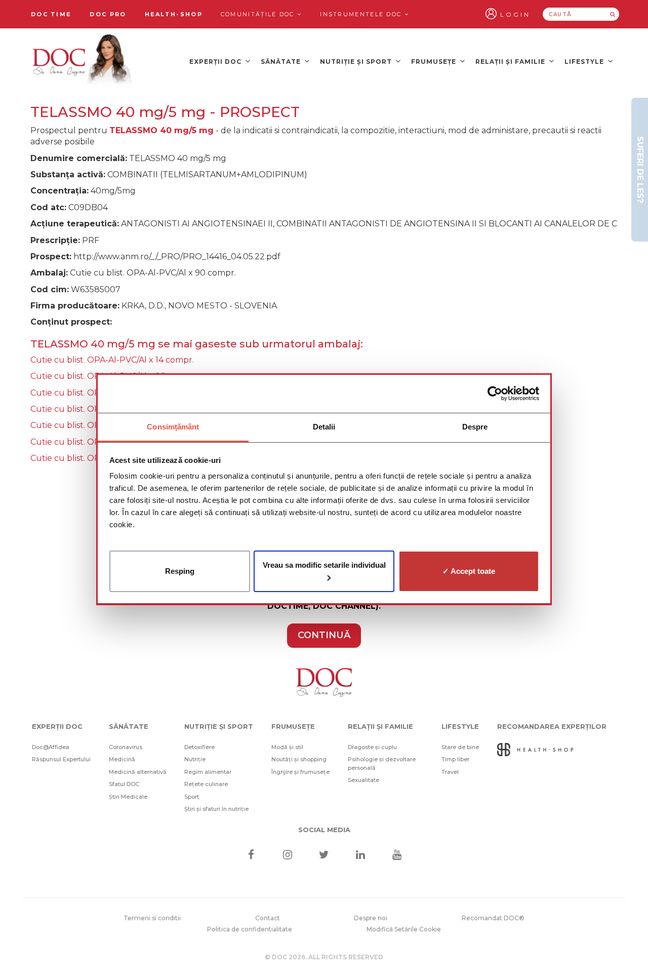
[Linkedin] (360, 855)
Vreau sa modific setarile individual (324, 564)
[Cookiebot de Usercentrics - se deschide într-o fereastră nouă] (495, 393)
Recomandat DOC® (493, 918)
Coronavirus (125, 747)
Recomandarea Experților (551, 726)
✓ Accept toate (468, 570)
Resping (179, 570)
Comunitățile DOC (259, 14)
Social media (324, 830)
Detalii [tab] (324, 426)
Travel (450, 771)
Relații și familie (511, 61)
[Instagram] (287, 855)
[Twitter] (324, 855)
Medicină (122, 759)
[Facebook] (250, 855)
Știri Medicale (128, 796)
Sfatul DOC (124, 784)
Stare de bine (460, 747)
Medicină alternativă (138, 771)
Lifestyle (585, 61)
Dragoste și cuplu (372, 747)
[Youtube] (397, 855)
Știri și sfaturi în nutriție (216, 808)
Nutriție (195, 759)
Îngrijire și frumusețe (300, 771)
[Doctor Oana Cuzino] (82, 61)
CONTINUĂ (324, 635)
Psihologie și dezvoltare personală (382, 763)
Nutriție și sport (357, 61)
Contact (267, 918)
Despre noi (370, 918)
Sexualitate (363, 780)
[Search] (612, 14)
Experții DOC (216, 61)
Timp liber (455, 759)
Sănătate (282, 61)
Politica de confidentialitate (249, 929)
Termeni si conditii (152, 918)
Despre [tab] (475, 426)
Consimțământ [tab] (173, 426)
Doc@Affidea (50, 747)
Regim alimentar (207, 771)
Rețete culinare (206, 784)
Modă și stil (287, 747)
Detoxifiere (199, 747)
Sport (191, 796)
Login (515, 14)
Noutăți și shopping (299, 759)
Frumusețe (434, 61)
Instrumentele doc (362, 14)
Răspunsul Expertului (61, 759)
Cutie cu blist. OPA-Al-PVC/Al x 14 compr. (112, 360)
